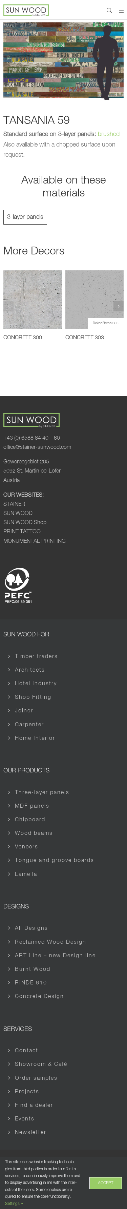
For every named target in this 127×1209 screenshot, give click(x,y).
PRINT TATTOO (22, 532)
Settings (13, 1204)
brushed (109, 134)
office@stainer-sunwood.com (37, 447)
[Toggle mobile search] (109, 10)
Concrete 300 (22, 338)
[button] (8, 306)
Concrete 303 (84, 338)
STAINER (14, 504)
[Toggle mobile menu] (121, 10)
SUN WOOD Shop (24, 522)
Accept (105, 1183)
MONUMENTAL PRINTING (34, 541)
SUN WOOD (18, 513)
